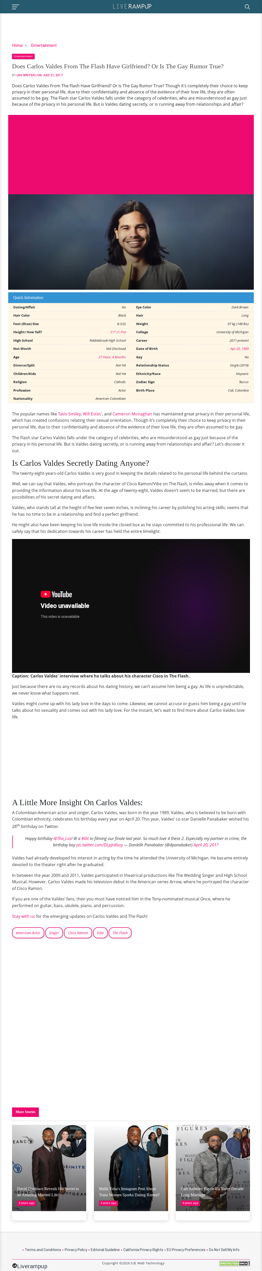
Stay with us (23, 916)
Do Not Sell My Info (224, 1250)
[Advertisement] (131, 151)
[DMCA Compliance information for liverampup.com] (234, 1265)
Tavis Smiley (69, 414)
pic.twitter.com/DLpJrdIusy (99, 845)
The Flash (120, 932)
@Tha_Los (62, 838)
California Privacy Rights (143, 1250)
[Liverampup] (132, 6)
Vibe (100, 932)
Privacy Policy (76, 1250)
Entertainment (44, 45)
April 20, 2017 (206, 845)
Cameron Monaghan (132, 414)
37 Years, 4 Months (112, 357)
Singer (54, 932)
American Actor (28, 932)
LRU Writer (26, 75)
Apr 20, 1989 (240, 348)
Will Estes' (92, 414)
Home (17, 45)
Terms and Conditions (43, 1250)
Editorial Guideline (105, 1250)
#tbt (85, 838)
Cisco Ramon (78, 932)
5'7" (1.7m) (118, 332)
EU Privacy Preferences (186, 1250)
